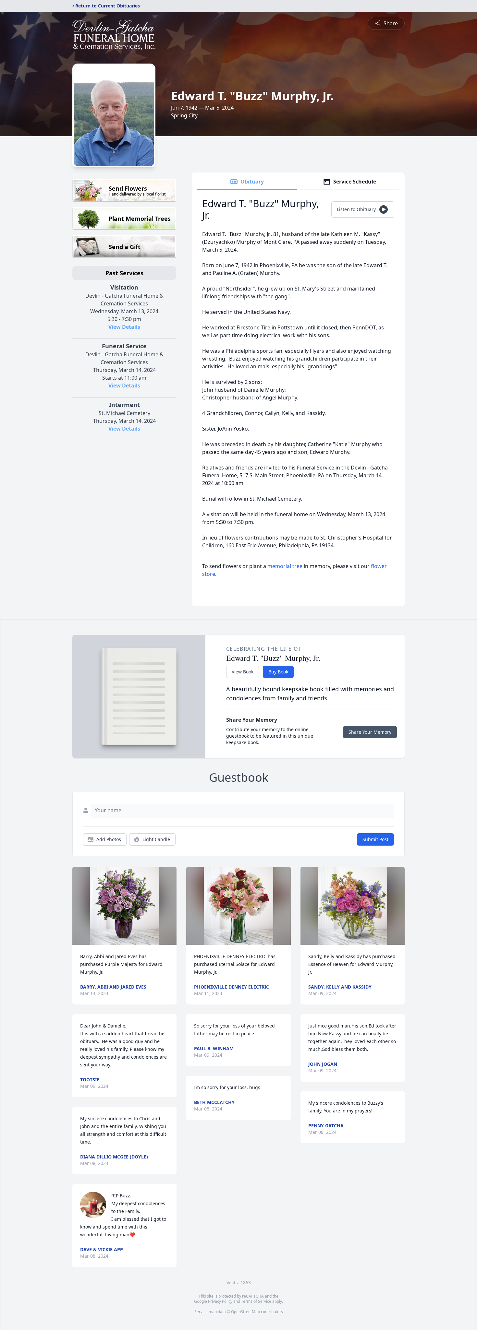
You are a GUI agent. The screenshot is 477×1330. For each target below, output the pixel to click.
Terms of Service (256, 1301)
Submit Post (375, 839)
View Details (124, 326)
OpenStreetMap (245, 1311)
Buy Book (278, 672)
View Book (242, 672)
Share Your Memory (370, 732)
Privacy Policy (220, 1301)
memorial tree (284, 566)
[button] (124, 906)
